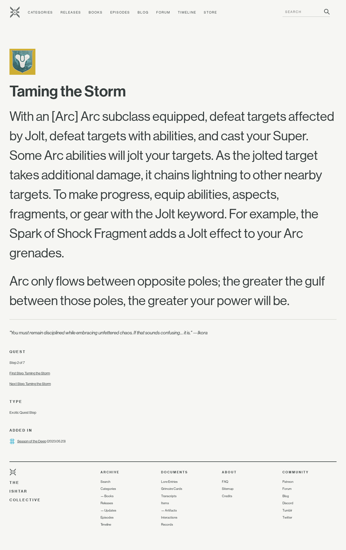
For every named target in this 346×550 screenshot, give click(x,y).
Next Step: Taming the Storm (30, 384)
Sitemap (228, 489)
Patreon (287, 482)
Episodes (120, 12)
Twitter (287, 517)
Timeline (187, 12)
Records (167, 524)
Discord (287, 503)
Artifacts (171, 510)
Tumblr (287, 510)
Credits (227, 496)
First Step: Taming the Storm (29, 373)
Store (210, 12)
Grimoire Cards (171, 489)
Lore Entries (169, 482)
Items (165, 503)
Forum (163, 12)
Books (96, 12)
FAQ (225, 482)
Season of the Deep (31, 441)
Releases (71, 12)
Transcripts (169, 496)
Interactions (169, 517)
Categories (40, 12)
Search (105, 482)
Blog (143, 12)
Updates (110, 510)
